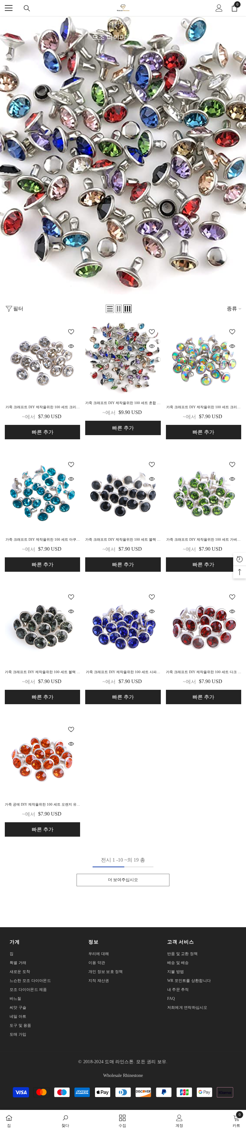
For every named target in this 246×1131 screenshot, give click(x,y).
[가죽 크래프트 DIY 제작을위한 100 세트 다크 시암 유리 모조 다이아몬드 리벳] (203, 625)
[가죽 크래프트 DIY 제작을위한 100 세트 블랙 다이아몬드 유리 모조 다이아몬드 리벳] (42, 625)
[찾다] (27, 8)
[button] (110, 309)
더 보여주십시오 (123, 880)
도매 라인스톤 (119, 1061)
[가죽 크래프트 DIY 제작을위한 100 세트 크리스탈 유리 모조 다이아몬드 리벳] (42, 360)
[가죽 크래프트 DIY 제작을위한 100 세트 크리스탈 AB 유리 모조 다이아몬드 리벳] (203, 360)
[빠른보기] (71, 346)
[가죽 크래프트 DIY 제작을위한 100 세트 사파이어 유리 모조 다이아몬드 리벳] (122, 625)
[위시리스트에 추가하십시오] (71, 331)
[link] (65, 1120)
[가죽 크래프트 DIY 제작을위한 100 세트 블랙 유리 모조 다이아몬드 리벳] (122, 492)
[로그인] (219, 8)
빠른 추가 (42, 432)
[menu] (8, 8)
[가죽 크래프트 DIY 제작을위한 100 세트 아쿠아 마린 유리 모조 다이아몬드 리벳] (42, 492)
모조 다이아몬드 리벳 (127, 23)
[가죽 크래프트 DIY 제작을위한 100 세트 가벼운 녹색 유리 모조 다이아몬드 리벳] (203, 492)
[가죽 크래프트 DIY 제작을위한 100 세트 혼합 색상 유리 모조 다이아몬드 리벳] (122, 358)
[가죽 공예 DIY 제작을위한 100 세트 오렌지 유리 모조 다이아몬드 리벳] (42, 757)
